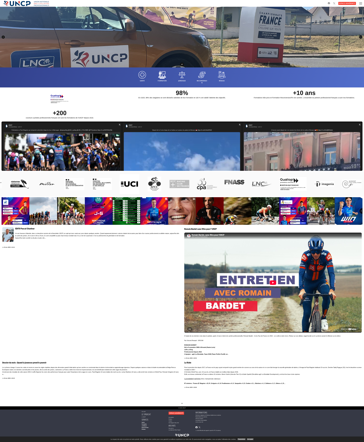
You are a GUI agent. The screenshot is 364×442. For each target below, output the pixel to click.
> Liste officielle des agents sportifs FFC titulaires (208, 430)
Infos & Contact (199, 418)
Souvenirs (171, 428)
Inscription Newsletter (201, 420)
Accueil (144, 411)
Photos (170, 419)
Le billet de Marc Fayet (174, 430)
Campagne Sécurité (174, 422)
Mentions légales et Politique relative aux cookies (208, 415)
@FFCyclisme (93, 130)
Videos (170, 421)
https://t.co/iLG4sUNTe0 (205, 130)
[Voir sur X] (119, 125)
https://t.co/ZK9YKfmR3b (104, 130)
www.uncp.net (199, 422)
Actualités (171, 417)
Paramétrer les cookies (201, 417)
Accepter (250, 439)
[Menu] (360, 3)
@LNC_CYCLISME (82, 130)
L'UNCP (144, 417)
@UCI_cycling (72, 130)
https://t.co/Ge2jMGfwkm (325, 130)
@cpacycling (64, 130)
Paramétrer (241, 439)
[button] (3, 37)
